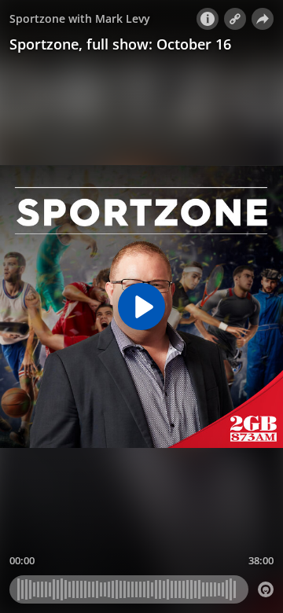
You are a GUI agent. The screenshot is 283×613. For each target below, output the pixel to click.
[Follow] (235, 19)
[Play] (141, 306)
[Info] (208, 19)
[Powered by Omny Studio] (266, 589)
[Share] (263, 19)
